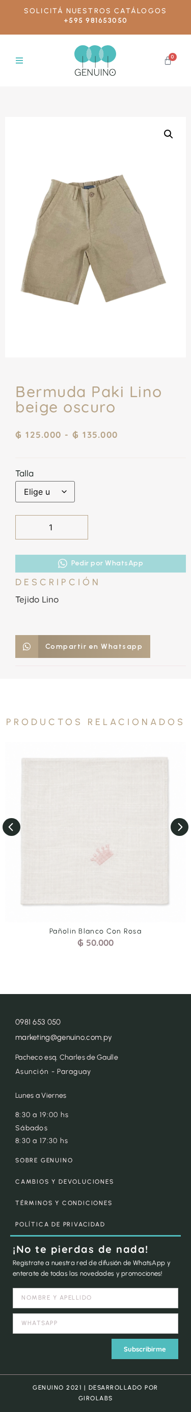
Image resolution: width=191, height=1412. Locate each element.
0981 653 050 (38, 1022)
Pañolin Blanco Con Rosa (95, 931)
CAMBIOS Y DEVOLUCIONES (64, 1181)
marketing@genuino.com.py (63, 1037)
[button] (19, 61)
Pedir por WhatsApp (107, 563)
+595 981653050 (96, 20)
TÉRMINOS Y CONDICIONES (64, 1203)
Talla (24, 473)
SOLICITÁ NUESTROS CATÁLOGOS (95, 11)
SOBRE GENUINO (44, 1160)
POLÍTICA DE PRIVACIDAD (60, 1224)
